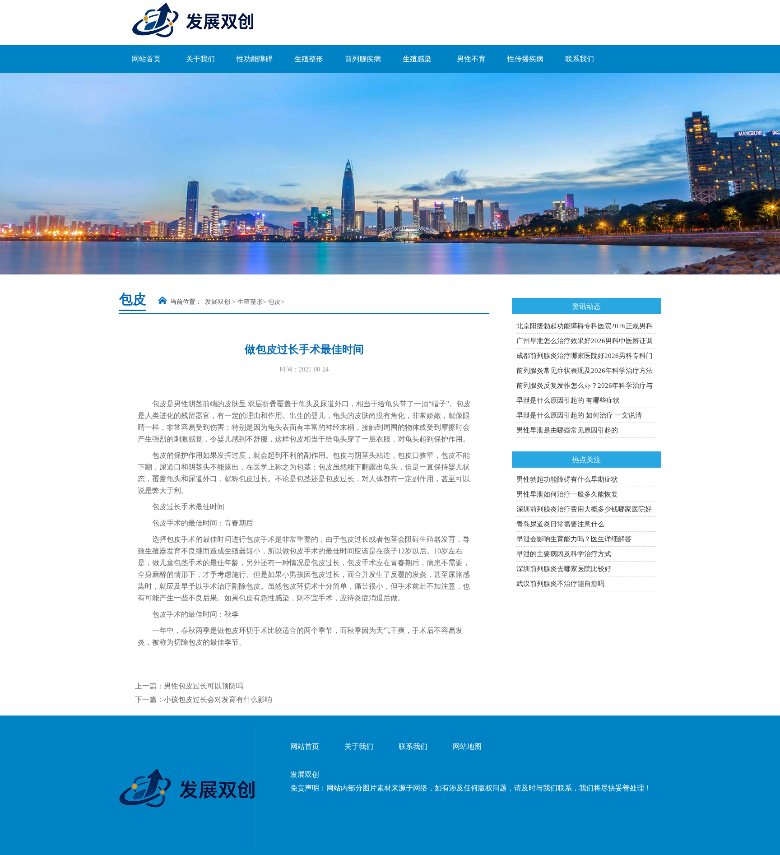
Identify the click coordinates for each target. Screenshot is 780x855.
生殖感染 (417, 59)
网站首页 (146, 59)
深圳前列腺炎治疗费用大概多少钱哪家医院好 (584, 509)
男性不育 (471, 59)
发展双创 (217, 301)
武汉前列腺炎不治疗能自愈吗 (560, 583)
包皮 (274, 301)
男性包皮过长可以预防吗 (203, 686)
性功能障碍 (255, 59)
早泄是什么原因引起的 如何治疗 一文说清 (579, 415)
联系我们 (579, 59)
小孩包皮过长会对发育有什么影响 (218, 699)
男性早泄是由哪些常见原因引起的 (567, 430)
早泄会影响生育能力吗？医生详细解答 (573, 539)
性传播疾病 (525, 59)
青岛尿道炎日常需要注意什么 (560, 524)
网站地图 (467, 746)
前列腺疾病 (363, 59)
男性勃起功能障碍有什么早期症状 (567, 479)
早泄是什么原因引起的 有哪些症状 (568, 400)
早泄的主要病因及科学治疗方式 (563, 554)
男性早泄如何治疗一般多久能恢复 (567, 494)
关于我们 (200, 59)
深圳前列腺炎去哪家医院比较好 (563, 568)
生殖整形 (308, 59)
